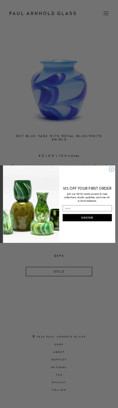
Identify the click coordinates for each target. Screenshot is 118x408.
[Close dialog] (111, 169)
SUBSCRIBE (87, 217)
